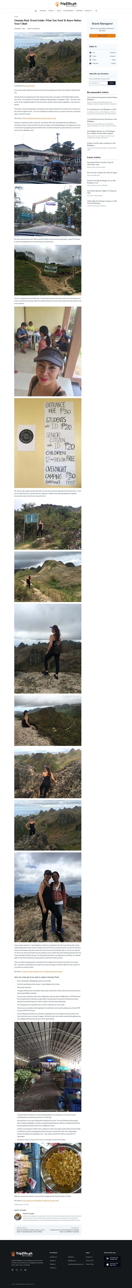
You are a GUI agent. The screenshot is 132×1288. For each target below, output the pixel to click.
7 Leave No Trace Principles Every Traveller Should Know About (41, 971)
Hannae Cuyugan (28, 1213)
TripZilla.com (53, 1257)
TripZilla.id (53, 1260)
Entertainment (68, 10)
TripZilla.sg (71, 1257)
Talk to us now (102, 35)
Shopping (79, 10)
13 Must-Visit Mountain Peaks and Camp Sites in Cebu (38, 118)
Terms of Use (89, 1260)
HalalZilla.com (72, 1260)
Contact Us (89, 1257)
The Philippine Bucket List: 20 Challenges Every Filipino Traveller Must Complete (101, 132)
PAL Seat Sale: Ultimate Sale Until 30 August (102, 172)
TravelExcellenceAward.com (76, 1264)
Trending (43, 10)
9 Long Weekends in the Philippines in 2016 (101, 109)
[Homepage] (35, 10)
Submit (112, 83)
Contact (88, 10)
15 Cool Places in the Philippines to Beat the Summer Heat (40, 1200)
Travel (50, 10)
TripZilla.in (53, 1264)
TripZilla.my (53, 1268)
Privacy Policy (90, 1264)
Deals (59, 10)
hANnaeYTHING (29, 86)
